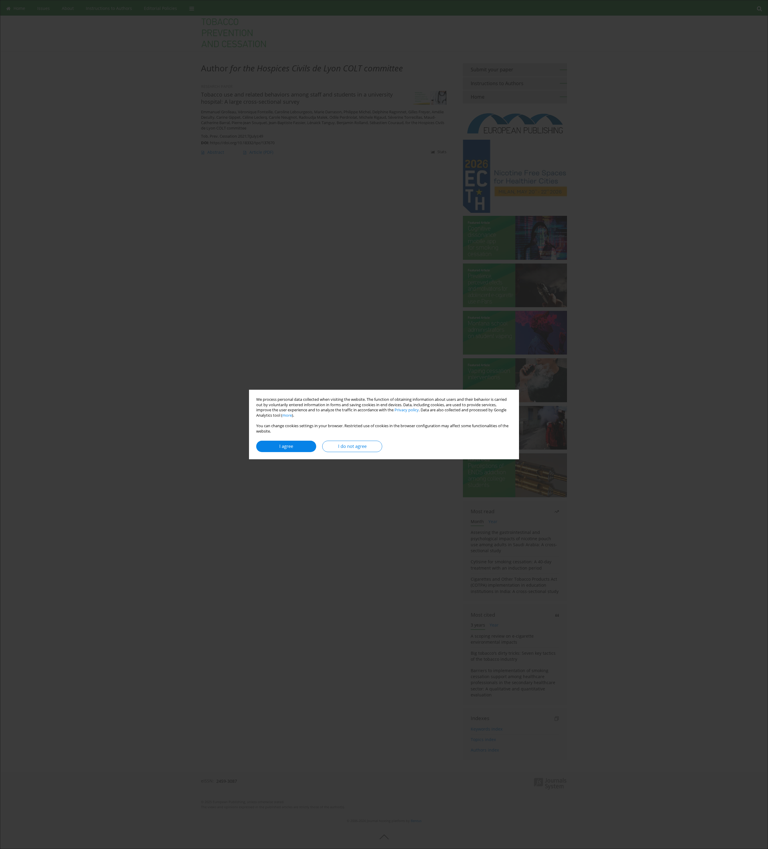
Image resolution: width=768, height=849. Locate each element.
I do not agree (352, 446)
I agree (286, 446)
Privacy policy (406, 410)
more (287, 415)
